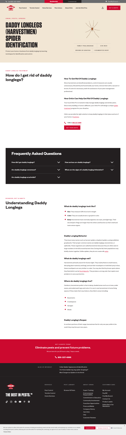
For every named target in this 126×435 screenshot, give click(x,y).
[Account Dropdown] (103, 8)
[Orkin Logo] (11, 8)
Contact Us (106, 399)
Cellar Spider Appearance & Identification (73, 367)
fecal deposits (84, 271)
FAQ (84, 415)
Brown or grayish (83, 50)
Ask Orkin (86, 412)
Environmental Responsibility (88, 394)
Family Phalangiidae (85, 46)
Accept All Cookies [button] (90, 428)
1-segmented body (101, 50)
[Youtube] (20, 401)
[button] (116, 427)
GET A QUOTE (113, 8)
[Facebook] (15, 401)
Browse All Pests (69, 390)
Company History (89, 409)
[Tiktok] (7, 401)
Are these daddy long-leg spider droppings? (73, 370)
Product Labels (107, 402)
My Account (106, 390)
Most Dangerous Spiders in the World (71, 372)
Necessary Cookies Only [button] (103, 428)
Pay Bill (104, 393)
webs (106, 251)
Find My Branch (107, 396)
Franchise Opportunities (91, 403)
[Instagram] (11, 401)
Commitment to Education (92, 398)
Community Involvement (91, 400)
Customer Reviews (89, 417)
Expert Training (88, 390)
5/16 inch (103, 46)
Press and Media (88, 406)
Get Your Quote (72, 128)
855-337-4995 (64, 357)
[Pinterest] (24, 401)
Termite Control (50, 393)
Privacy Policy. (7, 431)
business (76, 117)
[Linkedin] (29, 401)
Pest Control (49, 390)
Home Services (50, 396)
